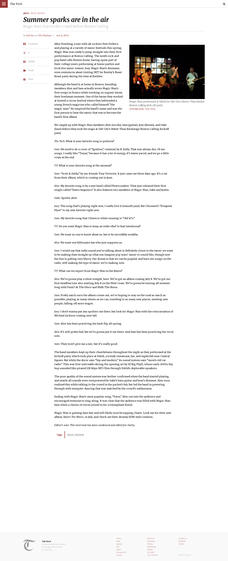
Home (118, 538)
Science (119, 555)
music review (38, 13)
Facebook (182, 541)
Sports (118, 549)
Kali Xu (30, 35)
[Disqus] (114, 484)
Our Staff (150, 552)
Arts (26, 13)
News (118, 541)
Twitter (181, 544)
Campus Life (121, 552)
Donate (150, 549)
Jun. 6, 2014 (62, 35)
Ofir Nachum (45, 35)
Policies (150, 544)
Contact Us (182, 538)
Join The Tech (152, 555)
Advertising (151, 547)
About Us (150, 538)
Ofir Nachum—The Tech (142, 109)
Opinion (119, 544)
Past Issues (151, 541)
